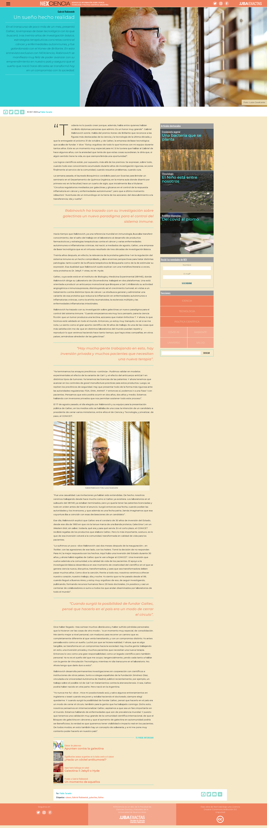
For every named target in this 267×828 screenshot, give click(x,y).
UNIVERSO (173, 342)
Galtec (101, 797)
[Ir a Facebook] (226, 3)
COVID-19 (173, 332)
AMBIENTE (200, 332)
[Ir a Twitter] (215, 3)
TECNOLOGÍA (187, 311)
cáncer (68, 797)
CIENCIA (187, 300)
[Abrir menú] (8, 3)
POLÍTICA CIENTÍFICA (187, 321)
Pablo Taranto (46, 111)
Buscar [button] (206, 352)
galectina (93, 797)
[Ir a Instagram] (221, 3)
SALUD (200, 342)
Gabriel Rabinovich (80, 797)
